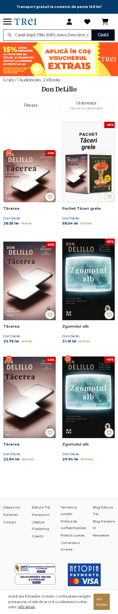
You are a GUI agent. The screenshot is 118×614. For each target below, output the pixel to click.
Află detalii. (26, 607)
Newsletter (101, 535)
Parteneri (10, 515)
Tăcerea (11, 208)
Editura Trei (41, 507)
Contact (9, 522)
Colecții (37, 536)
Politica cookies (73, 535)
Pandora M (40, 515)
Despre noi (11, 507)
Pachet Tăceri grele (81, 208)
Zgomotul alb (75, 326)
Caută (103, 34)
